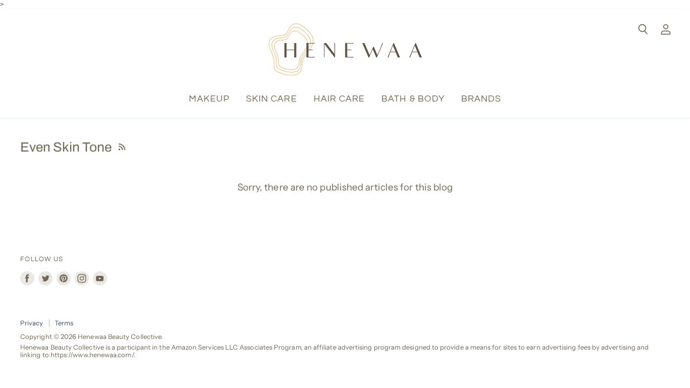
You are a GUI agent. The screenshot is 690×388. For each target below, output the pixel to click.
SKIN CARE (271, 99)
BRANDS (481, 99)
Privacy (31, 323)
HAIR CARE (339, 99)
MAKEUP (209, 99)
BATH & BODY (413, 99)
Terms (64, 323)
